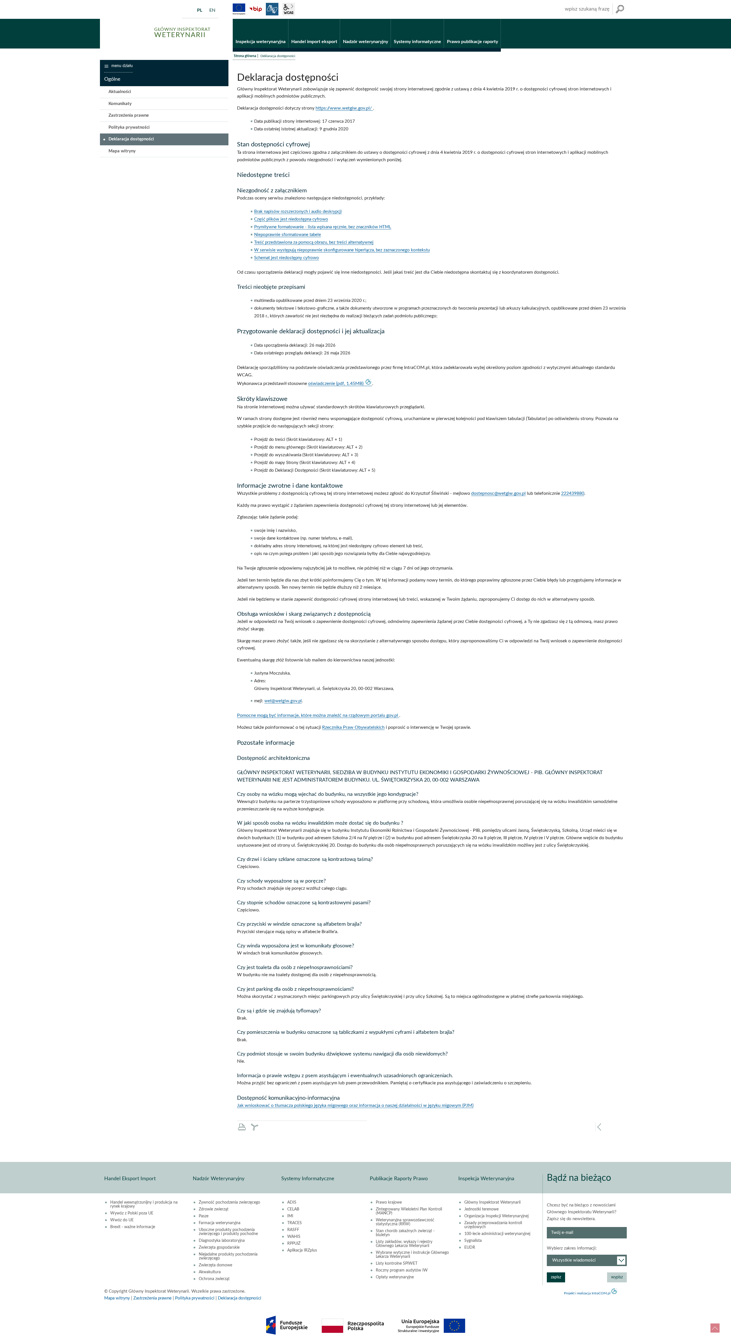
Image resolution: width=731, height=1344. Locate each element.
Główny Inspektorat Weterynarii (492, 1202)
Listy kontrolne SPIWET (396, 1264)
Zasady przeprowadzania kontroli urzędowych (493, 1225)
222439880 (572, 493)
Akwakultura (210, 1272)
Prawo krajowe (389, 1202)
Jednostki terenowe (481, 1209)
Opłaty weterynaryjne (395, 1277)
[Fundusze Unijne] (239, 9)
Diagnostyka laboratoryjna (222, 1241)
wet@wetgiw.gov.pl (283, 701)
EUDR (469, 1248)
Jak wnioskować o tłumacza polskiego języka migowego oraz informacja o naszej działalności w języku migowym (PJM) (355, 1105)
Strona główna (245, 56)
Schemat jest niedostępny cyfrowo (286, 258)
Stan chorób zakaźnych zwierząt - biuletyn (405, 1233)
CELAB (293, 1209)
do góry (715, 1328)
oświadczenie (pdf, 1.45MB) (336, 383)
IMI (290, 1216)
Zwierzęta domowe (215, 1265)
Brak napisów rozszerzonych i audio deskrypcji (298, 211)
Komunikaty (120, 104)
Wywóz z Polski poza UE (131, 1213)
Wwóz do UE (122, 1220)
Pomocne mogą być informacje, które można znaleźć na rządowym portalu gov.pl (318, 715)
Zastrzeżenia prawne (129, 115)
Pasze (203, 1216)
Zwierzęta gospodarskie (219, 1248)
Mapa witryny (122, 151)
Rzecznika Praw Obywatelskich (353, 727)
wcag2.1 (288, 9)
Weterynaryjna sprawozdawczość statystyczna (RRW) (405, 1222)
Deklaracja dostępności (131, 139)
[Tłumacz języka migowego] (272, 9)
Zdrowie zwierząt (213, 1209)
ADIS (291, 1202)
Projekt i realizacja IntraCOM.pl (587, 1293)
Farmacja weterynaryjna (219, 1223)
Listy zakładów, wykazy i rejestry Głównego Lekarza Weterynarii (404, 1244)
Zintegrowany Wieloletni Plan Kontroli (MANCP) (409, 1211)
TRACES (294, 1223)
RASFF (293, 1230)
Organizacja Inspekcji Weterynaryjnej (496, 1216)
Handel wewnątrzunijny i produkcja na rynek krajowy (144, 1204)
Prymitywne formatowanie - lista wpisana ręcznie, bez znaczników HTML (322, 227)
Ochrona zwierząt (214, 1279)
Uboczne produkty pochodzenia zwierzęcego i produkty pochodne (228, 1232)
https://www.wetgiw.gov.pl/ (344, 108)
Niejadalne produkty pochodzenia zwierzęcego (228, 1256)
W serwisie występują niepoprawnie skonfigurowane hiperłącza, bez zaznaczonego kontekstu (342, 250)
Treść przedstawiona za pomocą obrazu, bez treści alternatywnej (313, 242)
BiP (255, 9)
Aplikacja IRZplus (302, 1250)
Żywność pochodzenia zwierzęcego (229, 1202)
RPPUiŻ (293, 1244)
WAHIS (293, 1237)
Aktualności (120, 92)
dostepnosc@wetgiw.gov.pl (498, 493)
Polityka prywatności (129, 127)
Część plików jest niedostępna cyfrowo (291, 219)
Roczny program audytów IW (402, 1270)
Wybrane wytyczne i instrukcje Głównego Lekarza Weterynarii (412, 1255)
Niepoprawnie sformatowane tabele (287, 235)
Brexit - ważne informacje (132, 1227)
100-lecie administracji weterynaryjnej (497, 1234)
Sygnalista (473, 1241)
